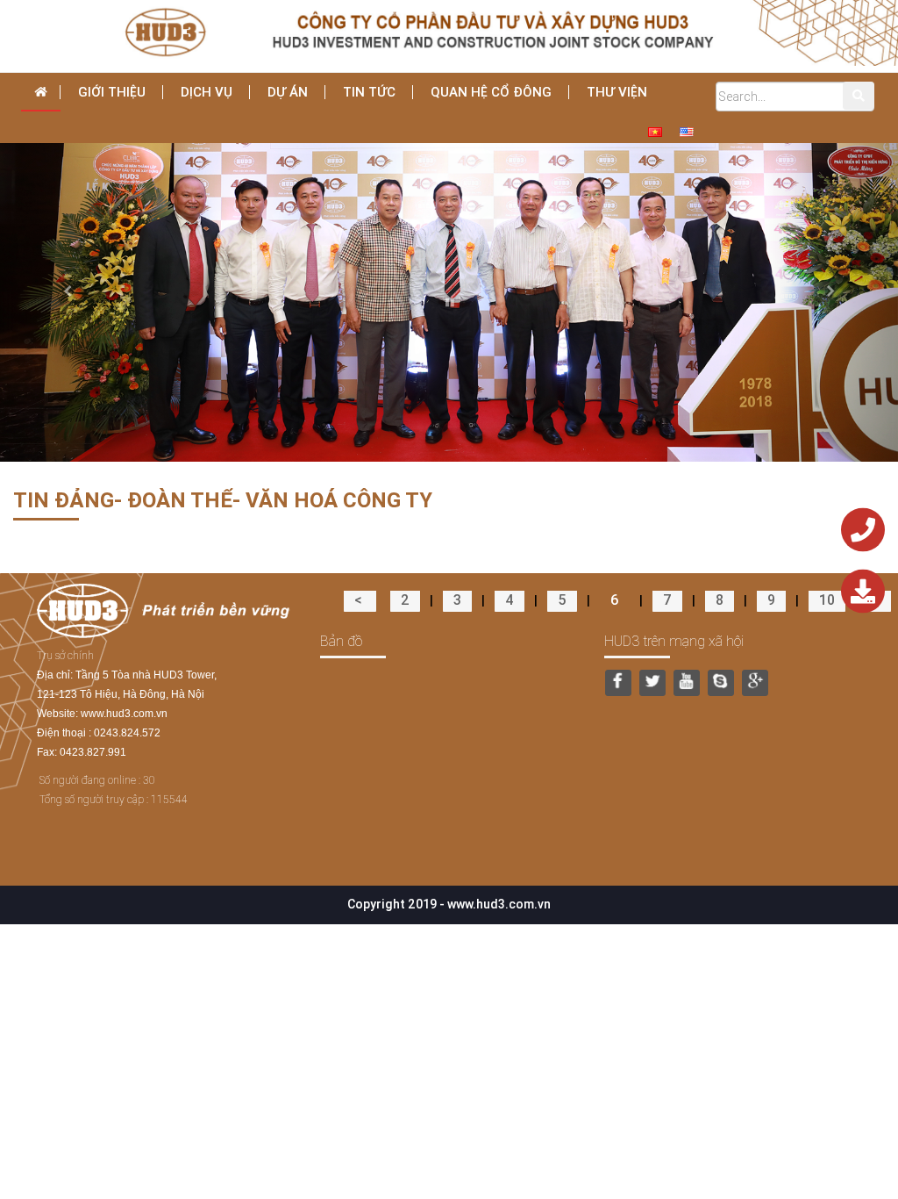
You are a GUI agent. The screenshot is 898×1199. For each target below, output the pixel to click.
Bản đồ (341, 641)
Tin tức (369, 91)
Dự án (287, 91)
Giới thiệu (112, 91)
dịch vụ (206, 91)
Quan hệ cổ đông (491, 91)
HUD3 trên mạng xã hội (674, 641)
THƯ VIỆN (617, 91)
